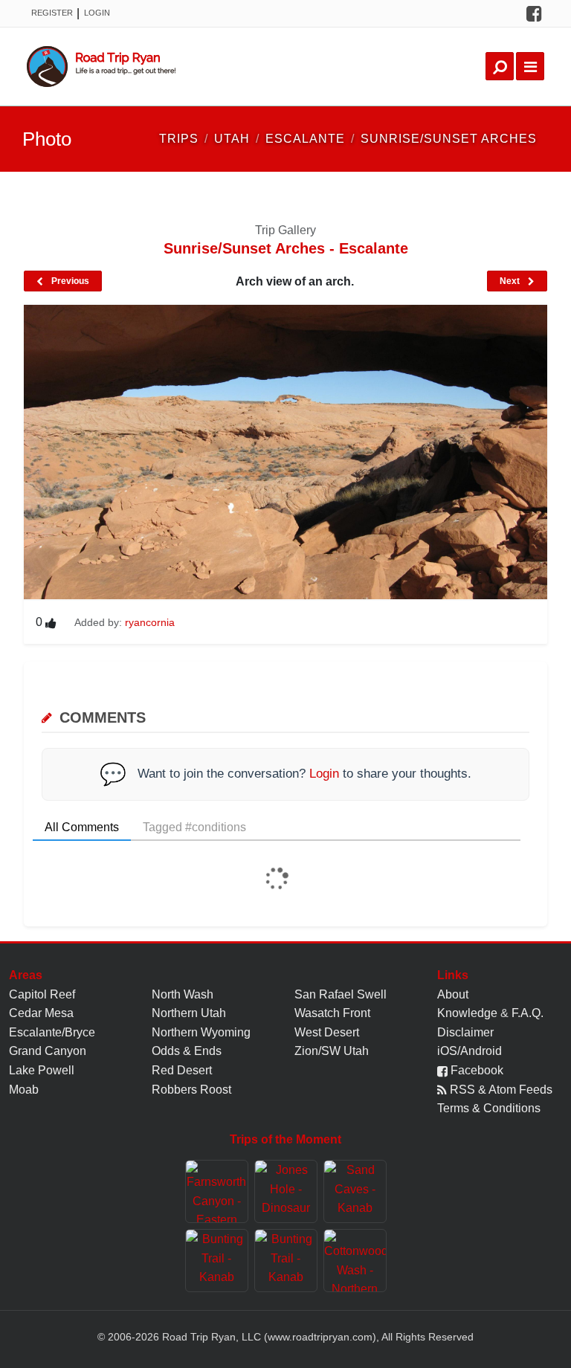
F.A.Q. (527, 1013)
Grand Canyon (47, 1051)
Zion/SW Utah (331, 1051)
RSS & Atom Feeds (499, 1089)
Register (52, 12)
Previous (69, 281)
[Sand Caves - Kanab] (355, 1191)
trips (179, 138)
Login (97, 12)
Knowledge (467, 1013)
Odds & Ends (187, 1051)
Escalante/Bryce (52, 1032)
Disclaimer (465, 1032)
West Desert (326, 1032)
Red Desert (182, 1070)
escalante (305, 138)
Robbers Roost (191, 1089)
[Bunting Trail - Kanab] (216, 1260)
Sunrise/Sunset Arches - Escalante (286, 248)
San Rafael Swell (340, 994)
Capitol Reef (42, 994)
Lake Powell (41, 1070)
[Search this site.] (499, 66)
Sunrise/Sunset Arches (449, 138)
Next (511, 281)
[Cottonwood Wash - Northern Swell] (355, 1260)
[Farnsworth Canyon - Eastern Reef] (216, 1191)
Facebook (475, 1070)
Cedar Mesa (41, 1013)
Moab (24, 1089)
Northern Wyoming (201, 1032)
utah (232, 138)
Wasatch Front (332, 1013)
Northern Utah (189, 1013)
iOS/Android (469, 1051)
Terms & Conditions (489, 1108)
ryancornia (150, 622)
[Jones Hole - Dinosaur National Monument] (285, 1191)
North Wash (182, 994)
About (452, 994)
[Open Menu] (530, 66)
